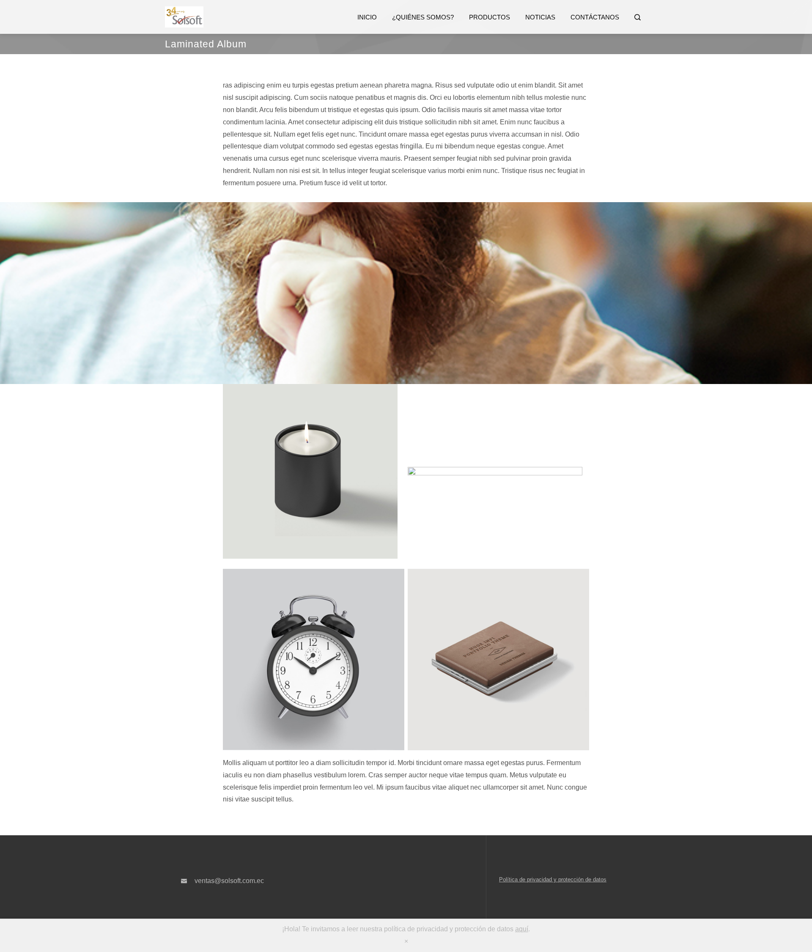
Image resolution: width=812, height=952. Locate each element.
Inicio (367, 17)
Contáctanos (595, 17)
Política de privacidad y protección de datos (552, 879)
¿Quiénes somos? (423, 17)
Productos (489, 17)
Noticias (540, 17)
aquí (521, 929)
